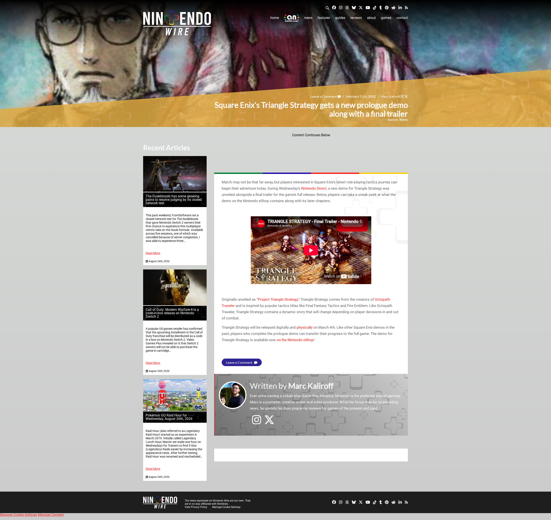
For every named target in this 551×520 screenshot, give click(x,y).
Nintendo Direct (314, 188)
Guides (340, 18)
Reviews (356, 18)
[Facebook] (334, 7)
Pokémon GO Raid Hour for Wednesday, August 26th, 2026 (169, 417)
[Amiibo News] (291, 18)
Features (323, 18)
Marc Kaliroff (390, 96)
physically (305, 327)
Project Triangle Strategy (278, 299)
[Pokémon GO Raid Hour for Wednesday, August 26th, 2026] (175, 410)
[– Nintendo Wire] (177, 24)
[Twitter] (361, 7)
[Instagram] (340, 7)
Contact (402, 18)
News (308, 18)
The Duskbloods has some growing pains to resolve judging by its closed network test (174, 199)
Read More (153, 253)
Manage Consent (51, 515)
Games (386, 18)
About (371, 18)
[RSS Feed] (406, 7)
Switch (393, 120)
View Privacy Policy (196, 507)
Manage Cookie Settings (226, 507)
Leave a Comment (323, 96)
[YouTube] (368, 7)
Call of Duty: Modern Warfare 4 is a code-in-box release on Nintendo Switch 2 (172, 313)
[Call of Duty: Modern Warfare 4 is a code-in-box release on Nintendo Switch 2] (175, 304)
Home (274, 18)
